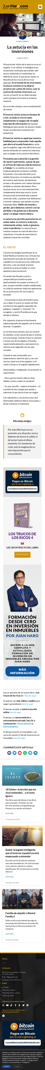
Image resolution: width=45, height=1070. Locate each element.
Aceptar (6, 1066)
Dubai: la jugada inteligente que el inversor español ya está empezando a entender (22, 853)
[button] (40, 7)
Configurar (17, 1066)
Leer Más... (9, 813)
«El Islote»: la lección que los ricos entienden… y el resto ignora (20, 792)
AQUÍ (4, 1058)
